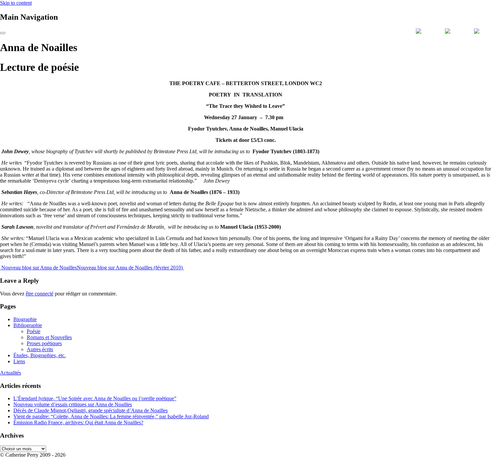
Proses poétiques (44, 343)
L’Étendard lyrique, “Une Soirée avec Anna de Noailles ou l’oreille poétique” (94, 398)
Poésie (33, 331)
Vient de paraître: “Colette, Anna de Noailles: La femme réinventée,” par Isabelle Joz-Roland (111, 416)
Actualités (10, 373)
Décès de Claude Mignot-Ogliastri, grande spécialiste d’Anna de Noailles (90, 410)
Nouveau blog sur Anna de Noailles (38, 267)
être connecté (39, 293)
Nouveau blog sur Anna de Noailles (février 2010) (130, 267)
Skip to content (16, 3)
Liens (19, 361)
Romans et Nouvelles (49, 337)
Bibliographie (27, 325)
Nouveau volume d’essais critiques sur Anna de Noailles (72, 404)
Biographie (25, 319)
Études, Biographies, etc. (39, 355)
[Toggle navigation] (2, 33)
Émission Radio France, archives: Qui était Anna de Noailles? (78, 422)
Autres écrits (40, 349)
